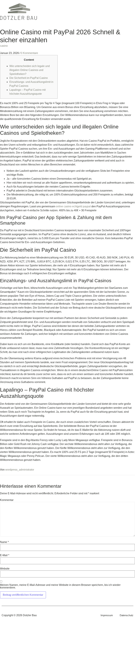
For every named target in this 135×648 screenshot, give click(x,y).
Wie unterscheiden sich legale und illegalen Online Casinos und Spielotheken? (29, 70)
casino (4, 45)
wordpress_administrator (19, 469)
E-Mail (4, 555)
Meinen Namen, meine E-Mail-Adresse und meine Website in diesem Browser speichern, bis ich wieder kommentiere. (60, 586)
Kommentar (7, 500)
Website (5, 568)
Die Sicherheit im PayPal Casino (28, 78)
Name (4, 542)
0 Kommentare (29, 53)
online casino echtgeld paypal (73, 206)
